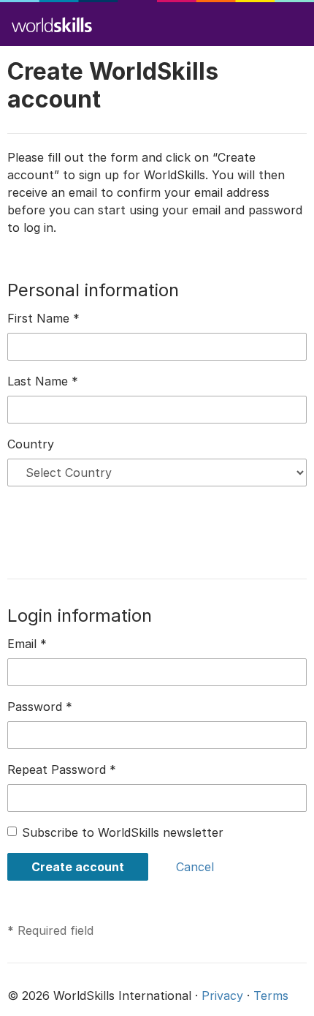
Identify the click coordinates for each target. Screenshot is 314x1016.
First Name (43, 318)
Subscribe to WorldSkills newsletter (122, 832)
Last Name (42, 381)
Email (27, 643)
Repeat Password (61, 769)
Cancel (195, 866)
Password (39, 706)
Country (30, 444)
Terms (270, 995)
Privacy (222, 995)
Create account (77, 866)
